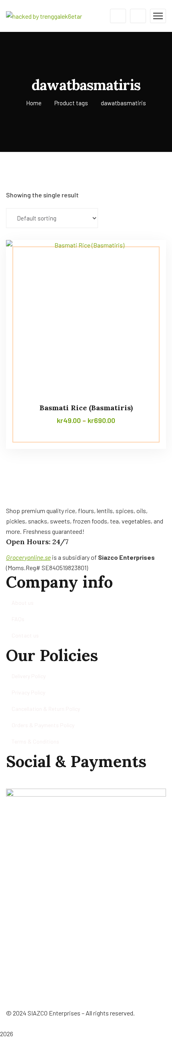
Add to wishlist (144, 276)
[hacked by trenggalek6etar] (44, 15)
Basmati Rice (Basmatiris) (86, 407)
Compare (144, 258)
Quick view (144, 294)
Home (34, 102)
